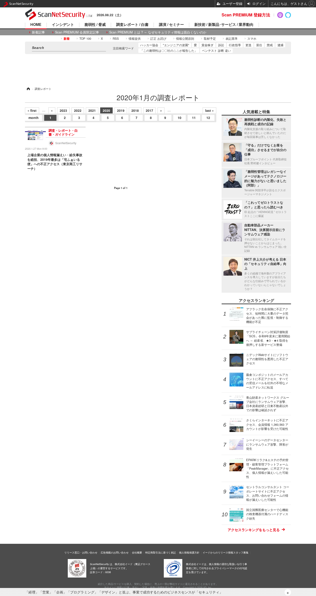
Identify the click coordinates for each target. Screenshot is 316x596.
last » (209, 110)
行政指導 (235, 45)
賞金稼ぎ (207, 45)
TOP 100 (85, 38)
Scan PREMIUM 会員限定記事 (77, 32)
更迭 (248, 45)
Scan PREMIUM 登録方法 (246, 15)
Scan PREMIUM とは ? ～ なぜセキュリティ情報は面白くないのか (157, 32)
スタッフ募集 (240, 552)
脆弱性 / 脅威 (95, 25)
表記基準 (232, 38)
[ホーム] (28, 89)
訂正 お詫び (158, 38)
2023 (63, 110)
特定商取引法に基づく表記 (160, 552)
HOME (35, 25)
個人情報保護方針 (189, 552)
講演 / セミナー (171, 25)
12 (208, 117)
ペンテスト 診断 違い (216, 50)
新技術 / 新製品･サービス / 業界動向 (224, 25)
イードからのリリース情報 (218, 552)
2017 (149, 110)
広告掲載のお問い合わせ (115, 552)
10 (179, 117)
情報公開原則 (185, 38)
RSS (116, 38)
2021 (92, 110)
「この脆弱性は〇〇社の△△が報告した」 (168, 50)
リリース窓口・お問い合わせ (80, 552)
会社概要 (137, 552)
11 (194, 117)
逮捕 (280, 45)
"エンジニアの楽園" (176, 45)
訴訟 (221, 45)
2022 (77, 110)
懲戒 (270, 45)
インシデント (63, 25)
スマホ (251, 38)
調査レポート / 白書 (132, 25)
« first (32, 110)
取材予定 (210, 38)
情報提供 (135, 38)
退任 (259, 45)
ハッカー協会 (149, 45)
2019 (120, 110)
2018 (135, 110)
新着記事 (38, 32)
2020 (106, 110)
